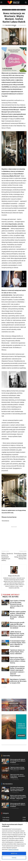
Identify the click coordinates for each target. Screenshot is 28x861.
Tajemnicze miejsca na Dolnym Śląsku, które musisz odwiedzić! (17, 651)
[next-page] (5, 687)
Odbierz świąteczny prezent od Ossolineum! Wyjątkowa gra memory (7, 557)
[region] (14, 841)
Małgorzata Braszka (10, 25)
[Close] (26, 823)
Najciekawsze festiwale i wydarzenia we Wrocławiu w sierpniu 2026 (18, 681)
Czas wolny (4, 683)
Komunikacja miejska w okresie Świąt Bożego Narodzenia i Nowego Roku (20, 556)
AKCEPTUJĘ (14, 853)
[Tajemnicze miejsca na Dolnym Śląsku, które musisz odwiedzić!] (5, 652)
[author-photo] (14, 573)
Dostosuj (14, 857)
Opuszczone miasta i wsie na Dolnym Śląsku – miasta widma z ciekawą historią (17, 776)
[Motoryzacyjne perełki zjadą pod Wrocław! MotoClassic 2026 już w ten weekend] (5, 624)
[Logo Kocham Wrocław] (14, 2)
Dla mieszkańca (5, 615)
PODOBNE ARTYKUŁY (11, 595)
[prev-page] (3, 687)
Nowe (18, 9)
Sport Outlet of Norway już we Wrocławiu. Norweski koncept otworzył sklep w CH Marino (17, 604)
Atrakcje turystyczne (4, 653)
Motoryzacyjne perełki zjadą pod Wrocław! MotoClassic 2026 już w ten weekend (17, 761)
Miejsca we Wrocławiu (14, 6)
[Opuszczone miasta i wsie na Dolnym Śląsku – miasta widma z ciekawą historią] (5, 659)
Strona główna (5, 6)
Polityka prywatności (13, 849)
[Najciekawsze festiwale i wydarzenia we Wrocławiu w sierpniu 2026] (5, 681)
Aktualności (4, 604)
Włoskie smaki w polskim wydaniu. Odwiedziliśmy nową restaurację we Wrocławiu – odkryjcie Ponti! (18, 615)
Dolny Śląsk (4, 644)
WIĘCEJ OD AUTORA (10, 597)
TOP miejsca (23, 9)
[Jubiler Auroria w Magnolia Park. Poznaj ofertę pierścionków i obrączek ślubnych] (5, 633)
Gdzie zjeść (22, 6)
